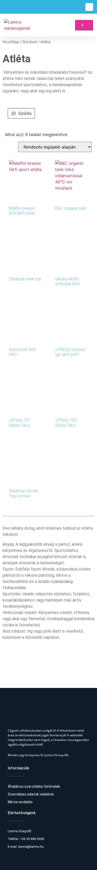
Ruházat (30, 42)
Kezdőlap (11, 42)
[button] (89, 7)
